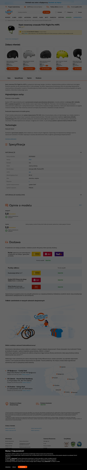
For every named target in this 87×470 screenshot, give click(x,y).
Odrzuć (14, 467)
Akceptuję (22, 467)
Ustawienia (7, 467)
